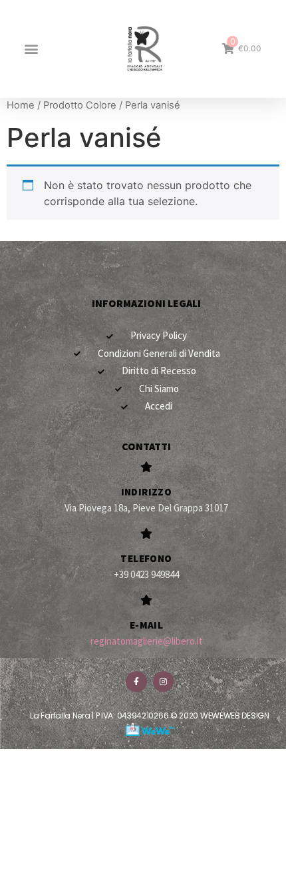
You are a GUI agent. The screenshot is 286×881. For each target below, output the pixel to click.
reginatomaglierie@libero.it (146, 641)
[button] (31, 49)
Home (21, 105)
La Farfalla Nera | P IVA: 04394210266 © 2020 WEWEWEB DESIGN (149, 715)
